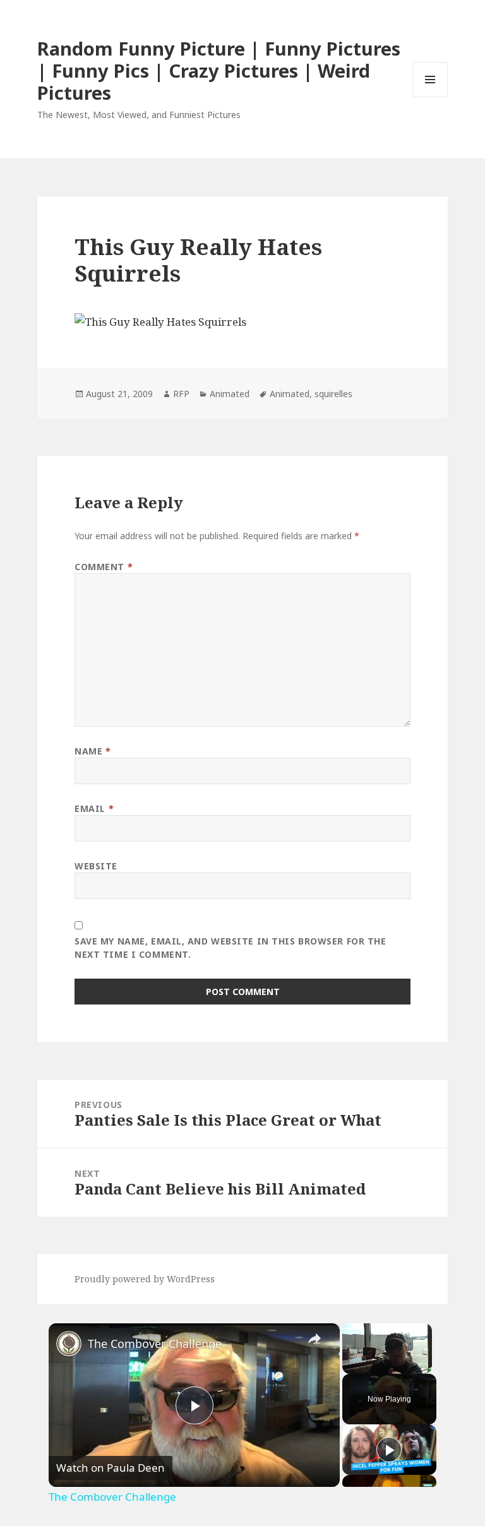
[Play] (389, 1449)
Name (93, 751)
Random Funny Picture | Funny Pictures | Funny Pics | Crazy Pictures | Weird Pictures (218, 70)
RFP (181, 394)
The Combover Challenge (155, 1343)
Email (94, 808)
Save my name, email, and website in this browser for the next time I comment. (230, 947)
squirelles (333, 394)
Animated (229, 394)
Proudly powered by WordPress (145, 1279)
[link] (68, 1343)
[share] (314, 1338)
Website (96, 866)
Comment (104, 567)
